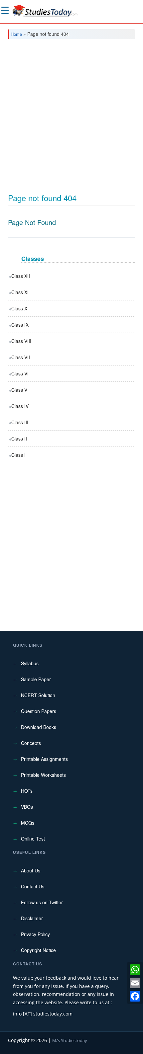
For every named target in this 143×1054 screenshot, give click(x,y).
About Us (30, 870)
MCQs (27, 822)
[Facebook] (135, 996)
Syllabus (30, 663)
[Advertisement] (71, 118)
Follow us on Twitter (42, 902)
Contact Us (32, 886)
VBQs (27, 806)
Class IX (20, 324)
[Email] (135, 983)
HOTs (27, 790)
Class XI (20, 292)
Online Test (33, 838)
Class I (18, 454)
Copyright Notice (38, 950)
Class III (19, 422)
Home (16, 34)
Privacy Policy (35, 934)
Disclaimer (32, 918)
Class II (19, 438)
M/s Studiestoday (69, 1040)
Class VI (20, 373)
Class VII (20, 357)
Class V (19, 389)
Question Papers (38, 711)
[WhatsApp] (135, 969)
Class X (19, 308)
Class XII (20, 276)
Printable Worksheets (43, 774)
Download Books (38, 727)
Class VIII (21, 341)
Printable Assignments (44, 759)
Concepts (31, 743)
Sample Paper (36, 679)
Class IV (20, 406)
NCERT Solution (38, 695)
